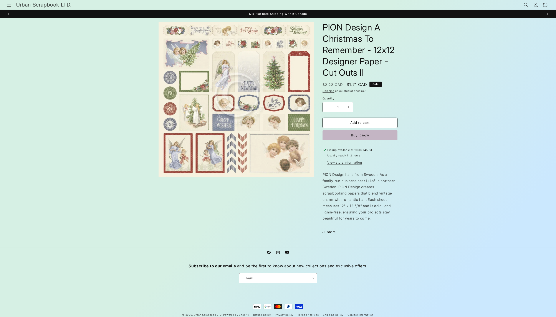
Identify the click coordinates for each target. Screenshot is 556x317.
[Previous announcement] (8, 14)
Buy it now (360, 135)
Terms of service (308, 314)
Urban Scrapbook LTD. (208, 314)
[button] (9, 5)
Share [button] (331, 232)
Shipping (328, 90)
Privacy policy (284, 314)
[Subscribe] (312, 278)
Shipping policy (333, 314)
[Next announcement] (547, 14)
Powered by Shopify (236, 314)
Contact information (361, 314)
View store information (344, 162)
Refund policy (262, 314)
